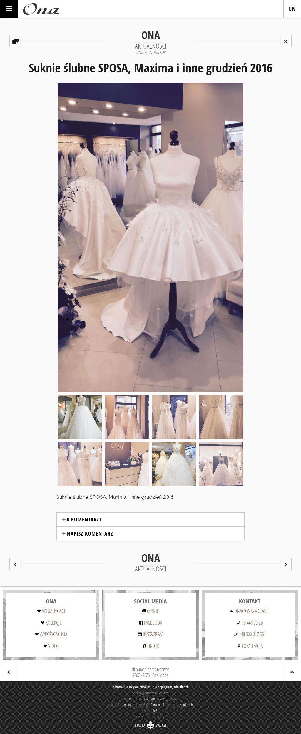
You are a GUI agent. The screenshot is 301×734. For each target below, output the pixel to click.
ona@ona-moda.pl (252, 610)
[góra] (292, 672)
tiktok (153, 645)
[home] (41, 9)
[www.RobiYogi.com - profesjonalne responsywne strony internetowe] (150, 725)
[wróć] (9, 672)
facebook (153, 622)
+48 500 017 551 (252, 634)
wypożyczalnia (53, 634)
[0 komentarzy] (15, 41)
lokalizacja (252, 645)
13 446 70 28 (252, 622)
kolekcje (54, 622)
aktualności (53, 610)
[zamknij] (286, 41)
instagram (153, 634)
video (53, 645)
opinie (153, 610)
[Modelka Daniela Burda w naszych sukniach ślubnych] (286, 564)
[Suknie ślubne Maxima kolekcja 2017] (15, 564)
